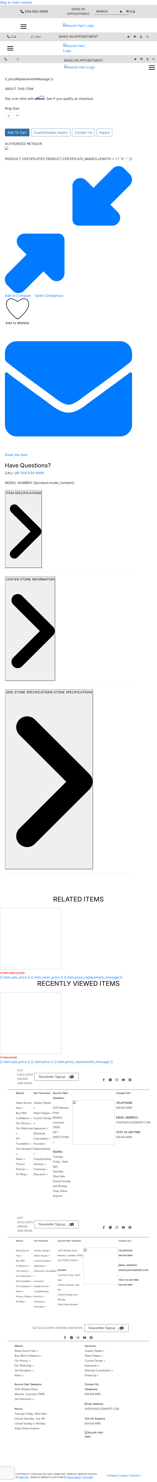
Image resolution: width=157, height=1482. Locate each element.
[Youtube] (124, 1079)
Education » (41, 1174)
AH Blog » (22, 1174)
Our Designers (24, 1286)
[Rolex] (121, 25)
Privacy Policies (25, 1296)
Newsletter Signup (52, 1076)
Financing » (40, 1169)
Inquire (104, 132)
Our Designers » (24, 1370)
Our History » (24, 1123)
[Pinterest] (130, 1079)
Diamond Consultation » (99, 1370)
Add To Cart (17, 132)
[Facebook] (104, 1079)
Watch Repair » (43, 1113)
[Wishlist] (121, 11)
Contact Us (83, 132)
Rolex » (20, 1159)
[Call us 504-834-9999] (6, 59)
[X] (111, 1079)
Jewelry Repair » (42, 1250)
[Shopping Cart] (128, 11)
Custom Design (43, 1118)
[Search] (148, 36)
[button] (23, 26)
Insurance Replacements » (42, 1148)
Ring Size (12, 108)
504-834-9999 (32, 473)
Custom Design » (95, 1360)
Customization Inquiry (51, 132)
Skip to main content (16, 2)
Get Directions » (24, 1399)
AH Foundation (24, 1281)
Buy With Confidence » (28, 1355)
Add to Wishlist (17, 323)
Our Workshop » (24, 1276)
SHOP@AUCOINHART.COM (133, 1122)
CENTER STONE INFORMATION (30, 579)
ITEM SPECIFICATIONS (23, 493)
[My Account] (134, 11)
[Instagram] (117, 1079)
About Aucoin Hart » (26, 1350)
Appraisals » (41, 1128)
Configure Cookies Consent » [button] (124, 1475)
